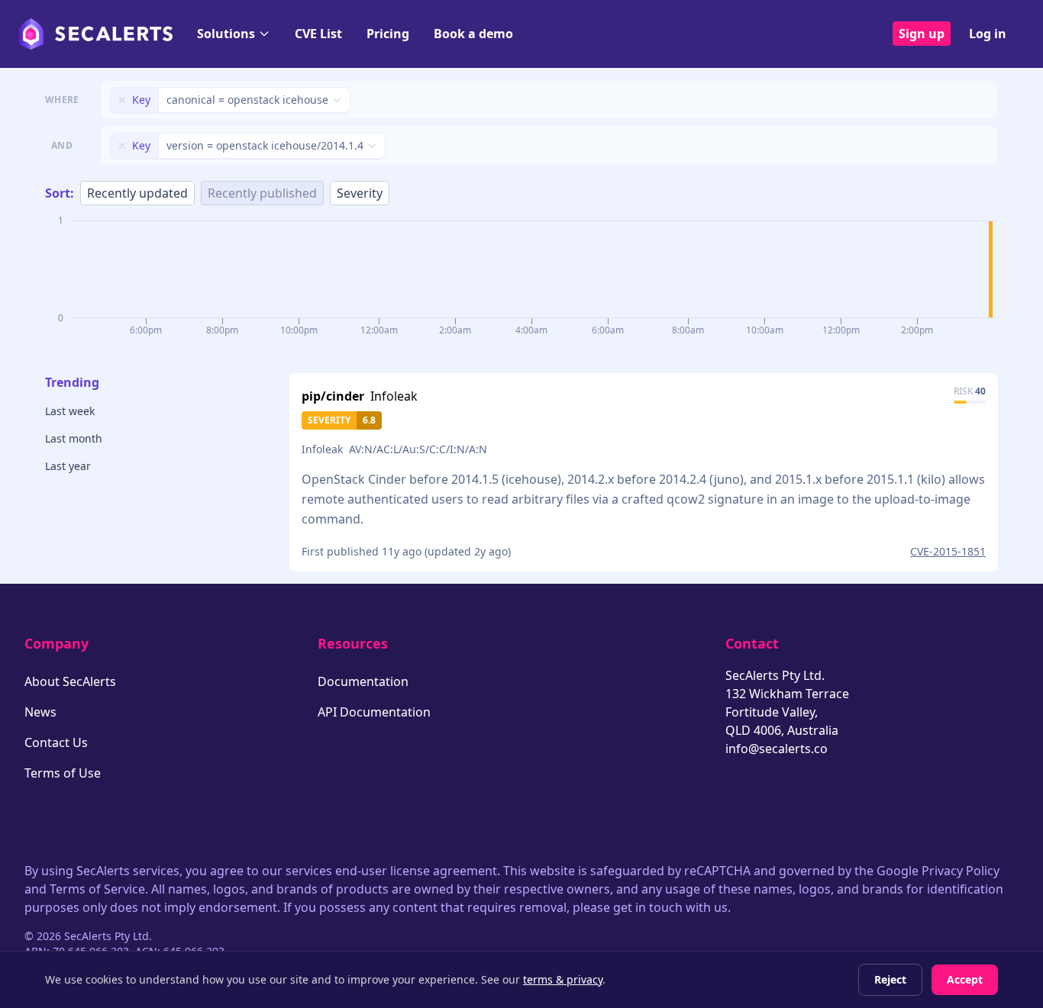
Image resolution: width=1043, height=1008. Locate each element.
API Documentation (374, 712)
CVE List (318, 33)
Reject (890, 979)
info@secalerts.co (776, 748)
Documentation (363, 681)
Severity (360, 193)
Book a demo (473, 33)
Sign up (922, 33)
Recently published (262, 193)
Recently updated (137, 193)
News (40, 712)
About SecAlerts (70, 681)
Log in (987, 33)
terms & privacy (562, 979)
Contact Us (56, 742)
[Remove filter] (122, 100)
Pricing (388, 33)
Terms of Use (62, 773)
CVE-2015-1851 (948, 551)
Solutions (226, 33)
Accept (965, 979)
